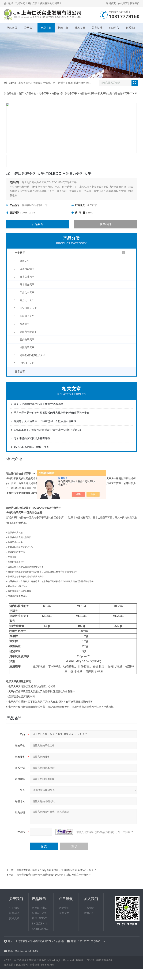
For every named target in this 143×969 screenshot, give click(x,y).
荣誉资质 (97, 27)
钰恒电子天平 (27, 347)
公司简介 (14, 907)
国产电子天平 (27, 339)
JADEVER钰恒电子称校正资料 (31, 446)
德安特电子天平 (28, 308)
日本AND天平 (27, 268)
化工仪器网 (22, 964)
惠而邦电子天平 (28, 331)
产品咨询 (37, 224)
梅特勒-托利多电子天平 (64, 93)
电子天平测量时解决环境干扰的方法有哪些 (38, 404)
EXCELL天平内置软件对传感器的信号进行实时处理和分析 (47, 429)
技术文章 (80, 27)
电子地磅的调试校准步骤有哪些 (32, 438)
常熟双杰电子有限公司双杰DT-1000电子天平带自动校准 (41, 907)
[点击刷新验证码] (64, 832)
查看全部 (20, 371)
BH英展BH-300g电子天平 (41, 923)
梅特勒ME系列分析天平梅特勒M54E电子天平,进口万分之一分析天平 (54, 874)
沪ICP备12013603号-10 (99, 960)
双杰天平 (24, 323)
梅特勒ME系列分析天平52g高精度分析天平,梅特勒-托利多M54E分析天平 (56, 870)
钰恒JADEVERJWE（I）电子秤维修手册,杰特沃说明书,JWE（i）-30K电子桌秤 (41, 918)
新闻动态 (14, 913)
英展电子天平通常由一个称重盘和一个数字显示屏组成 (45, 421)
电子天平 (44, 93)
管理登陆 (34, 964)
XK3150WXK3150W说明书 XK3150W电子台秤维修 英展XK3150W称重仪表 (41, 928)
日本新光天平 (27, 284)
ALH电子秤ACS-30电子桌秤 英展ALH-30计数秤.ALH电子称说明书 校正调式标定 (41, 913)
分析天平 (24, 261)
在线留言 (123, 3)
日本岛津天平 (27, 276)
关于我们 (29, 27)
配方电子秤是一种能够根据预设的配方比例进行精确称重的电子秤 (51, 412)
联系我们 (135, 3)
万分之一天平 (27, 300)
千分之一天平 (27, 292)
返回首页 (111, 3)
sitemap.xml (47, 964)
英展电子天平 (27, 316)
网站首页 (12, 27)
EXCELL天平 (27, 363)
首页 (21, 93)
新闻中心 (63, 27)
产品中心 (46, 27)
